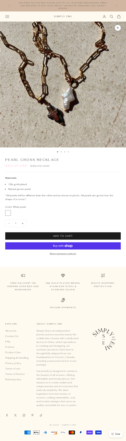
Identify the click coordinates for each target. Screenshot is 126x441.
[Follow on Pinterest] (32, 415)
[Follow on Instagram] (24, 415)
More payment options (63, 253)
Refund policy (13, 379)
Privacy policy (13, 363)
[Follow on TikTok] (41, 415)
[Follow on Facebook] (7, 415)
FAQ (7, 341)
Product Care (13, 352)
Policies (9, 346)
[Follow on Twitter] (15, 415)
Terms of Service (15, 374)
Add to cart (63, 236)
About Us (10, 330)
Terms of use (12, 368)
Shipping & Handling (17, 357)
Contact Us (11, 336)
